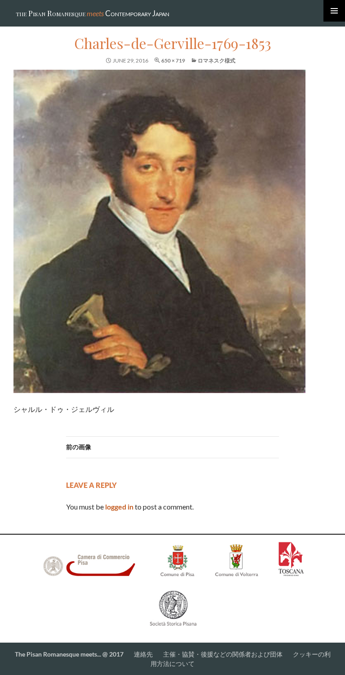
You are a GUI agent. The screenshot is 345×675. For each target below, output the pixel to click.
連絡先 (144, 654)
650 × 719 (173, 60)
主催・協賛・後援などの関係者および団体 (223, 654)
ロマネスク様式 (216, 60)
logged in (119, 506)
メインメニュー (334, 11)
